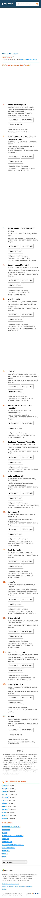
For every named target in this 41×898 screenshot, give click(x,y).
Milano (4, 803)
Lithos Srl (11, 582)
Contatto (4, 889)
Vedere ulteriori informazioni (28, 59)
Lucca (4, 800)
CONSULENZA (7, 842)
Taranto (4, 815)
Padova (4, 806)
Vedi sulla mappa (27, 120)
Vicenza (5, 785)
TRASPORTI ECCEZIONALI (11, 827)
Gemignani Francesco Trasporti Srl (21, 442)
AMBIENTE (6, 851)
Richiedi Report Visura (15, 125)
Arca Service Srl (14, 299)
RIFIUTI (4, 833)
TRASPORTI (6, 830)
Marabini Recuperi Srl (16, 652)
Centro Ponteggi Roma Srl (18, 265)
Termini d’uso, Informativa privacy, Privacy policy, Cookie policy (17, 886)
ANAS (4, 857)
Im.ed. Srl (11, 371)
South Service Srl (14, 550)
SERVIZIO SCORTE (8, 848)
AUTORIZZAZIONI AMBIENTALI (12, 836)
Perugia (4, 809)
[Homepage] (7, 4)
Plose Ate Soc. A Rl (15, 684)
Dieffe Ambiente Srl (15, 476)
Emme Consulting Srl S (17, 105)
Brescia (5, 788)
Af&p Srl (11, 716)
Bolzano (5, 797)
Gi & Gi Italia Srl (14, 618)
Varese (4, 791)
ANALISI (5, 854)
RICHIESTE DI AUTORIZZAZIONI (13, 845)
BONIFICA (5, 839)
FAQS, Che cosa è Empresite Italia (10, 883)
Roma (4, 812)
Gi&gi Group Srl (14, 512)
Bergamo (5, 794)
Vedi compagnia (13, 120)
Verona (4, 818)
